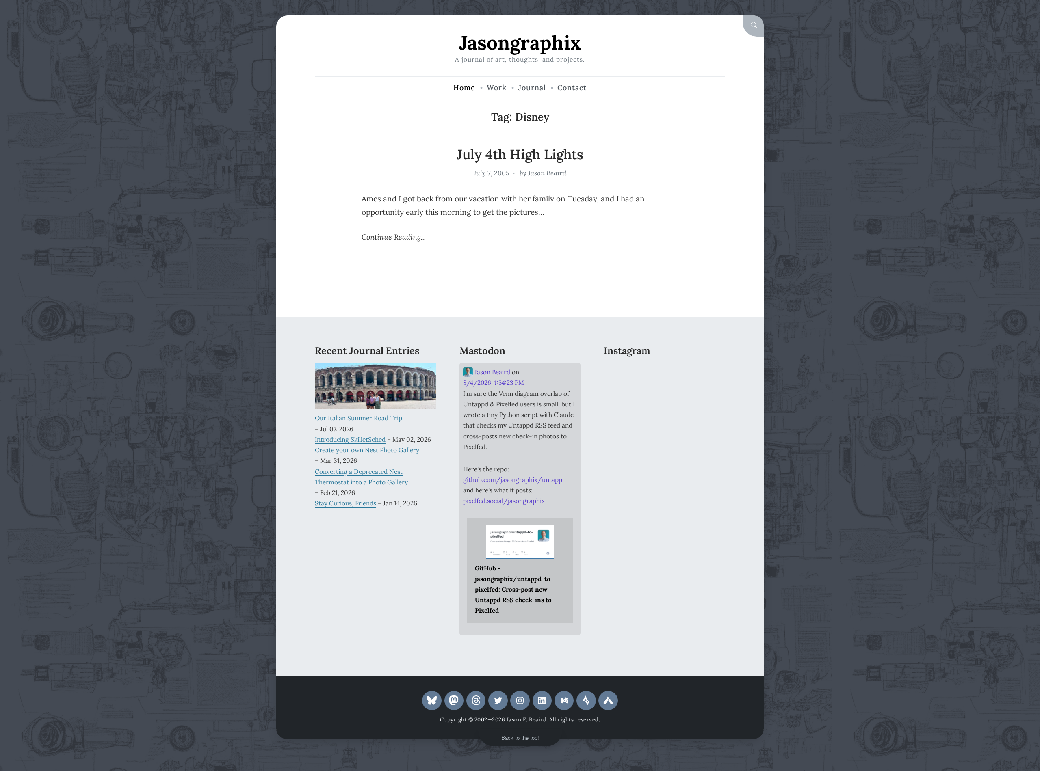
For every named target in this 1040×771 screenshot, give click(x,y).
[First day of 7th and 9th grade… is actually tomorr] (622, 373)
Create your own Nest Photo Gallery (367, 450)
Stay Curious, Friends (345, 503)
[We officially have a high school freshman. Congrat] (664, 423)
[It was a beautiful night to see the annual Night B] (706, 398)
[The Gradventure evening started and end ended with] (706, 423)
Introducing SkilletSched (350, 439)
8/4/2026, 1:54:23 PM (493, 383)
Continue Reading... (394, 237)
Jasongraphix (520, 42)
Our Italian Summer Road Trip (358, 418)
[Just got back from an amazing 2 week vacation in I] (664, 398)
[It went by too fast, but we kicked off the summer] (622, 423)
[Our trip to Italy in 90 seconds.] (622, 398)
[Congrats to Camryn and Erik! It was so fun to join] (706, 373)
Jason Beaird (547, 172)
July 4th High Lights (520, 154)
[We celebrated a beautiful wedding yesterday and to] (664, 373)
